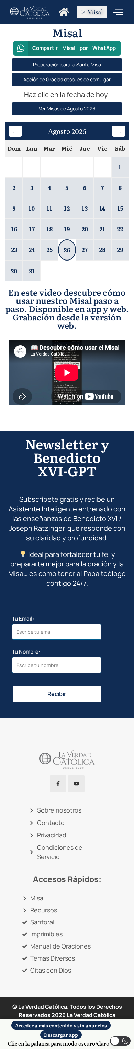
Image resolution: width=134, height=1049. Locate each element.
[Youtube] (76, 783)
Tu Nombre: (26, 651)
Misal (95, 12)
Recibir (56, 694)
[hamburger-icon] (117, 12)
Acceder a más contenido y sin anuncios (61, 1025)
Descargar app (61, 1034)
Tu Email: (23, 618)
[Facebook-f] (58, 783)
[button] (67, 48)
